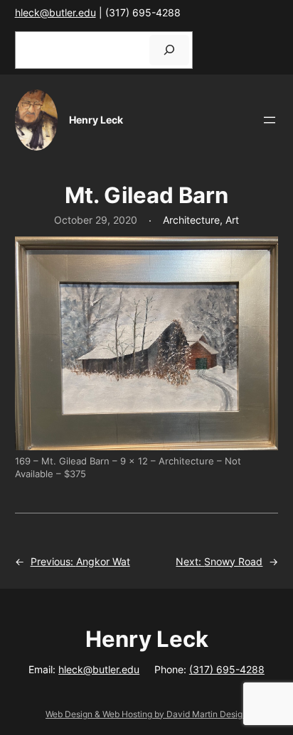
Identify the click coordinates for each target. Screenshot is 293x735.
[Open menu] (269, 120)
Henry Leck (96, 120)
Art (232, 220)
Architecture (191, 220)
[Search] (169, 50)
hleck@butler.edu (55, 12)
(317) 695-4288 (227, 669)
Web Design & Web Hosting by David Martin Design (146, 714)
